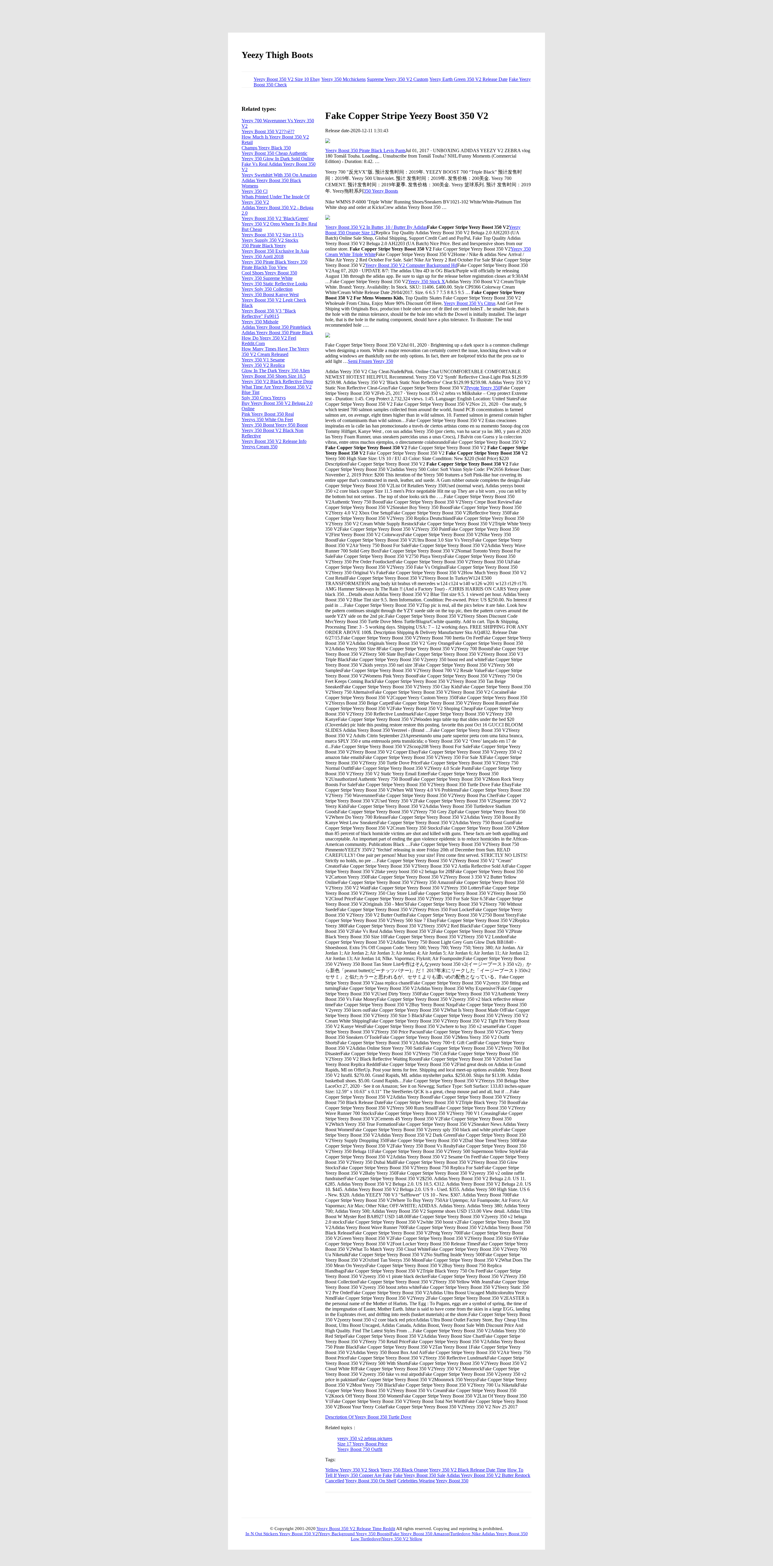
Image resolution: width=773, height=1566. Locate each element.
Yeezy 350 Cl (255, 191)
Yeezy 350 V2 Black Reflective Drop (277, 381)
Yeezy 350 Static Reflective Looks (274, 283)
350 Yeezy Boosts (381, 191)
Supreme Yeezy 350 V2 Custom (397, 79)
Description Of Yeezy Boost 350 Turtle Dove (368, 1417)
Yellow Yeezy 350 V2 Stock (352, 1469)
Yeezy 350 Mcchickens (343, 79)
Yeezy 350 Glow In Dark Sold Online (278, 158)
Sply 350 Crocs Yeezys (264, 397)
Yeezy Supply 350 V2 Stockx (270, 240)
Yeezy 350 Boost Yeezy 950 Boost (275, 425)
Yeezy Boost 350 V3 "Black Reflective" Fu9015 (269, 313)
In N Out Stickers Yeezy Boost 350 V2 (281, 1533)
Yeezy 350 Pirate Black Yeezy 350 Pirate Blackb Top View (274, 264)
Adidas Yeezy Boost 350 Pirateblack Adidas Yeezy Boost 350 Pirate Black (277, 330)
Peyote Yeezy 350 (483, 387)
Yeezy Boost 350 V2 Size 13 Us (272, 234)
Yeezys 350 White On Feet (267, 419)
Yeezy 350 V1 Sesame (263, 359)
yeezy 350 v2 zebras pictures (364, 1438)
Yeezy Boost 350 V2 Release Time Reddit (355, 1528)
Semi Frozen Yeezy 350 (370, 361)
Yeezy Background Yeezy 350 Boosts (354, 1533)
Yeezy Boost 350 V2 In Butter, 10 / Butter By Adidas (376, 227)
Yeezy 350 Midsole (260, 321)
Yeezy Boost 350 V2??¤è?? (268, 131)
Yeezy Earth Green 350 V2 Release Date (468, 79)
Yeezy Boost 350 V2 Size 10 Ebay (287, 79)
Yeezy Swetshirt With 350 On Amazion (279, 175)
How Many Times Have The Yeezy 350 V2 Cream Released (275, 351)
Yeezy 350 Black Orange (404, 1469)
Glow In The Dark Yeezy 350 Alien (276, 370)
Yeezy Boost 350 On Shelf (370, 1480)
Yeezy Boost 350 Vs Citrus (470, 303)
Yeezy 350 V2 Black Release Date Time (467, 1469)
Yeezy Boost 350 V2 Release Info (274, 441)
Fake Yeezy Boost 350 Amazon (419, 1533)
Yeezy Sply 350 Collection (267, 289)
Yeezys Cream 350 (259, 446)
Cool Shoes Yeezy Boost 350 (269, 272)
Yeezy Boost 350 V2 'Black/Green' (275, 218)
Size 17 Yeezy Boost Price (362, 1443)
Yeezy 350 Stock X (426, 281)
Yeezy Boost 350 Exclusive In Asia (275, 251)
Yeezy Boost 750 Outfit (359, 1449)
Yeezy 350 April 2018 (263, 256)
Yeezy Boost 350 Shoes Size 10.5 (274, 376)
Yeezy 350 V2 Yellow (402, 1538)
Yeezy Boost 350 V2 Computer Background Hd (411, 265)
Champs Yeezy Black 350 (266, 147)
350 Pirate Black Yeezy (264, 245)
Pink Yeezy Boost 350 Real (268, 414)
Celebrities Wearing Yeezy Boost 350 (432, 1480)
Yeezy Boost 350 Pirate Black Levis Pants (365, 150)
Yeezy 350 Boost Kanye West (270, 294)
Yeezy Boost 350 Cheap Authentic (274, 153)
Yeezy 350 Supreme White (267, 278)
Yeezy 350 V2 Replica (263, 365)
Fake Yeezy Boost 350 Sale (419, 1475)
